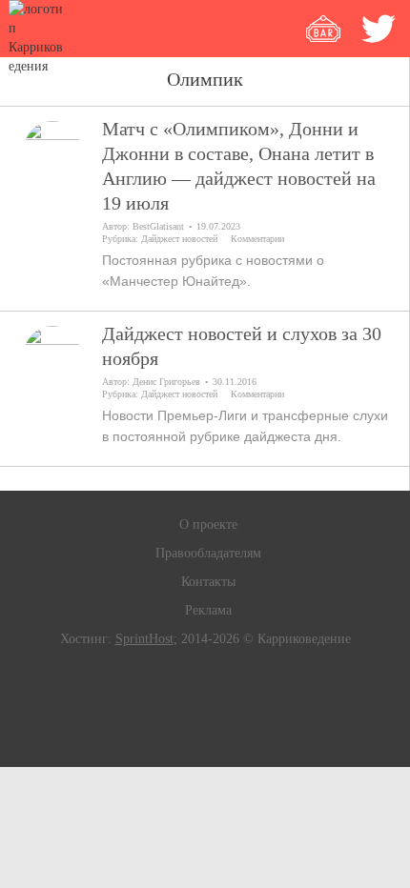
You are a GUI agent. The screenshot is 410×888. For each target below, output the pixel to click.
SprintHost (144, 639)
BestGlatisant (158, 226)
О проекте (208, 524)
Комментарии (257, 238)
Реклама (208, 610)
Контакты (208, 582)
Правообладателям (208, 553)
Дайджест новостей (179, 238)
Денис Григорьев (166, 381)
